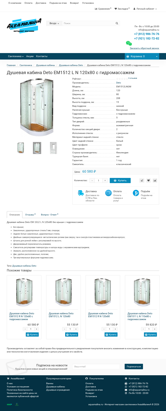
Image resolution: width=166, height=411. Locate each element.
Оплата (28, 3)
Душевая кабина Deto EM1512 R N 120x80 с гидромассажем (21, 316)
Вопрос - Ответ (49, 214)
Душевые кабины (55, 386)
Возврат (74, 3)
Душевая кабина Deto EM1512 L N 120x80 (61, 315)
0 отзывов (132, 78)
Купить (122, 180)
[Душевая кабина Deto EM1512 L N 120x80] (63, 292)
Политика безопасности (20, 390)
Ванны (49, 383)
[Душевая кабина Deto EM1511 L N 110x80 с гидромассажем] (142, 292)
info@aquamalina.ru (138, 390)
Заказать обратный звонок (144, 48)
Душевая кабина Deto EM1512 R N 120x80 (100, 315)
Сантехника (14, 56)
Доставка (41, 3)
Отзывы (30, 214)
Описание (14, 214)
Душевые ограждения (58, 390)
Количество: (80, 180)
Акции (30, 56)
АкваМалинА (17, 378)
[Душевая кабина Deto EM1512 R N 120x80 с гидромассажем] (24, 292)
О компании (14, 3)
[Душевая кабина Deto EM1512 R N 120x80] (103, 292)
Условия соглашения (18, 386)
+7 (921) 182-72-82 (146, 38)
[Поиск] (117, 23)
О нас (10, 383)
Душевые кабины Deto (24, 265)
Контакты (41, 56)
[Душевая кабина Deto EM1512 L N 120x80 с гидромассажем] (21, 148)
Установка (88, 3)
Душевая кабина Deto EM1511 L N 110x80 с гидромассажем (140, 316)
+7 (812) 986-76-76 (146, 34)
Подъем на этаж (58, 3)
